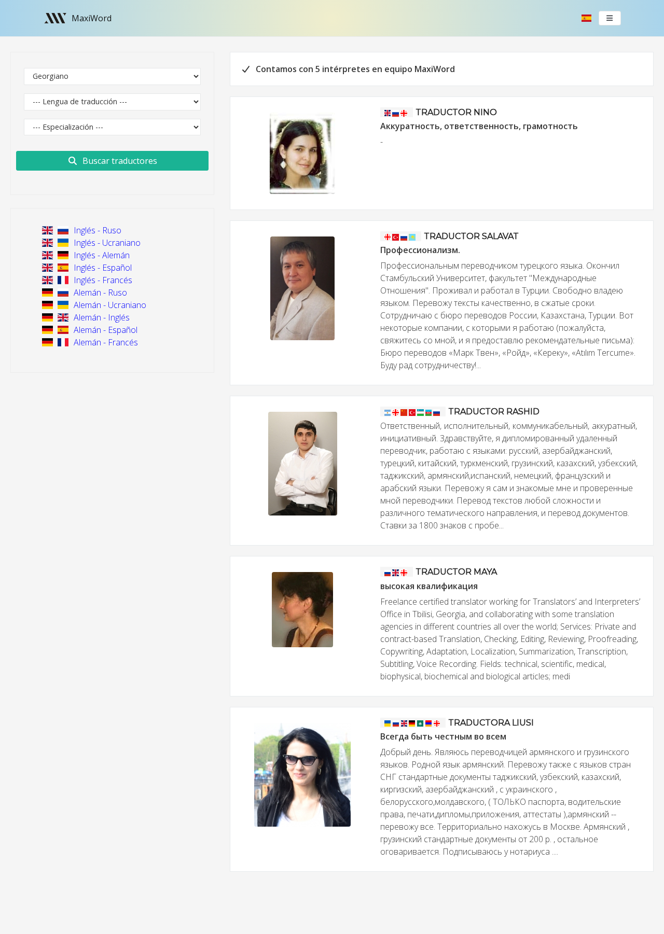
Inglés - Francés (102, 280)
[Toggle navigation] (610, 18)
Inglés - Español (102, 267)
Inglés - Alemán (101, 255)
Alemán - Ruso (99, 292)
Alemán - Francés (105, 342)
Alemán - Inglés (101, 317)
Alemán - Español (104, 330)
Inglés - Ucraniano (106, 242)
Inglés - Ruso (96, 230)
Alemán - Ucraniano (109, 305)
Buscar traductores (118, 160)
